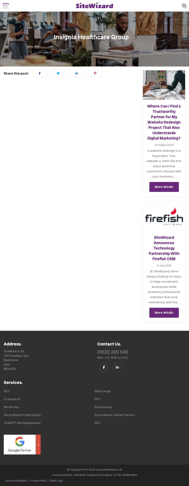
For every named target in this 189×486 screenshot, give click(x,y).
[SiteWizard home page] (94, 6)
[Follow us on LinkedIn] (117, 367)
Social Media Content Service (114, 415)
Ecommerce (12, 399)
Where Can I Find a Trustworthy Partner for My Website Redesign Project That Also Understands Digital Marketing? (164, 122)
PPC (97, 399)
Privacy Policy (38, 480)
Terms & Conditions (16, 480)
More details (164, 187)
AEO (97, 423)
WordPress (11, 407)
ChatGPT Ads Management (22, 423)
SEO (6, 391)
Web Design (102, 391)
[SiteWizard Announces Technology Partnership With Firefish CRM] (164, 216)
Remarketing (103, 407)
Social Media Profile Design (22, 415)
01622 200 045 (112, 352)
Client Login (56, 480)
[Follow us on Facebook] (103, 367)
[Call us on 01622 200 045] (184, 6)
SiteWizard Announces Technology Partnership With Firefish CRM (164, 248)
